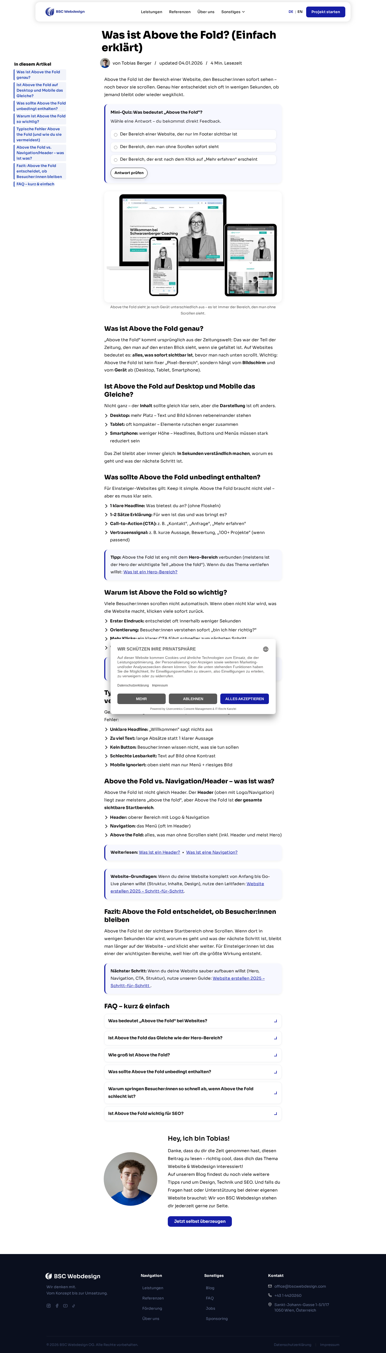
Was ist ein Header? (159, 852)
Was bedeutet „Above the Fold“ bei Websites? (157, 1021)
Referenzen (180, 11)
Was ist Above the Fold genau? (38, 75)
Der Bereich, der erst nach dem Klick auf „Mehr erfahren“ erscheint (189, 159)
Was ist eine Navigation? (212, 852)
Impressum (330, 1344)
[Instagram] (48, 1306)
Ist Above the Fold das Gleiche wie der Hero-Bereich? (165, 1038)
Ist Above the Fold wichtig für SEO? (146, 1113)
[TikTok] (74, 1306)
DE (291, 11)
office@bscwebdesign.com (300, 1286)
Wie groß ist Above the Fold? (139, 1055)
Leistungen (151, 11)
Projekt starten (325, 11)
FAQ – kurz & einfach (35, 184)
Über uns (206, 11)
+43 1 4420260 (287, 1295)
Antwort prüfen (129, 173)
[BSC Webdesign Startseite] (64, 11)
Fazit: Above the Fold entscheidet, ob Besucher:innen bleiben (39, 171)
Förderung (152, 1308)
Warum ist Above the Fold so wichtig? (41, 119)
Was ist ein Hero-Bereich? (150, 572)
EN (300, 11)
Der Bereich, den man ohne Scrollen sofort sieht (169, 146)
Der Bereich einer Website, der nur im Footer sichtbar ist (178, 134)
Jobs (210, 1308)
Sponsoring (217, 1318)
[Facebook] (57, 1306)
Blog (210, 1288)
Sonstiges (231, 11)
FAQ (210, 1298)
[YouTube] (65, 1306)
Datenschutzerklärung (292, 1344)
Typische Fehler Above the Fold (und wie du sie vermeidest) (39, 134)
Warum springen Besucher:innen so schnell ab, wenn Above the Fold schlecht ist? (180, 1092)
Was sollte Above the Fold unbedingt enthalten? (159, 1071)
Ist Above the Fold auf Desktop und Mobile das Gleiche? (40, 90)
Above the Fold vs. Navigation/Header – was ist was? (40, 153)
